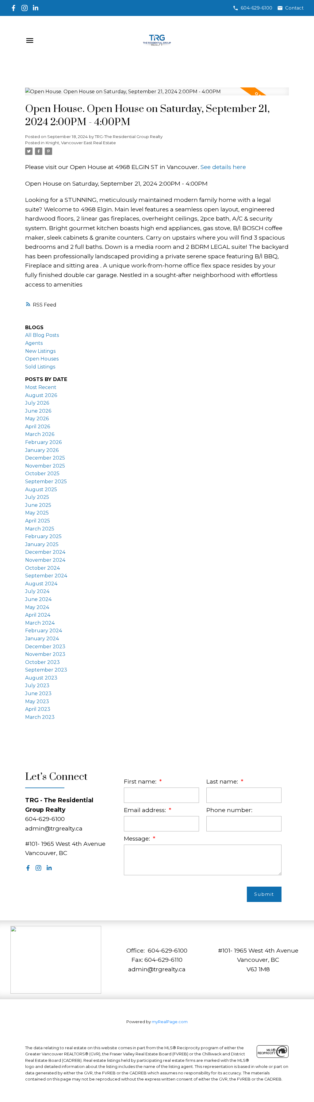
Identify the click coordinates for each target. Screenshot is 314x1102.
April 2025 (37, 521)
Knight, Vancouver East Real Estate (81, 142)
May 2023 (37, 701)
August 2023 (41, 678)
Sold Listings (40, 367)
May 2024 (37, 607)
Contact (294, 8)
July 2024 (37, 591)
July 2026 (37, 403)
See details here (223, 167)
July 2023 (37, 685)
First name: (141, 781)
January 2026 (42, 450)
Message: (137, 838)
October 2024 (42, 568)
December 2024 (45, 552)
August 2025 (41, 489)
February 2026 (43, 442)
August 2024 (41, 584)
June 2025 (38, 505)
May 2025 (37, 513)
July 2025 (37, 497)
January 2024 (42, 639)
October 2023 (42, 662)
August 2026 (41, 395)
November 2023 (45, 654)
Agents (34, 343)
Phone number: (229, 810)
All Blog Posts (42, 335)
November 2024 (45, 560)
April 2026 (37, 427)
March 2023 (40, 717)
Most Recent (40, 387)
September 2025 (46, 481)
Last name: (222, 781)
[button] (252, 8)
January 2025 (42, 544)
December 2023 (45, 646)
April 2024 (37, 615)
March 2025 (39, 529)
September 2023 (46, 670)
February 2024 (43, 631)
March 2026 (39, 434)
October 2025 (42, 473)
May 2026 (37, 419)
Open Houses (42, 359)
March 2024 (40, 623)
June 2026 (38, 411)
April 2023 (37, 709)
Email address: (145, 810)
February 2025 (43, 536)
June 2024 (38, 599)
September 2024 (46, 576)
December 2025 (45, 458)
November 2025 (45, 466)
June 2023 (38, 693)
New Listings (40, 351)
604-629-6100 (256, 8)
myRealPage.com (170, 1021)
